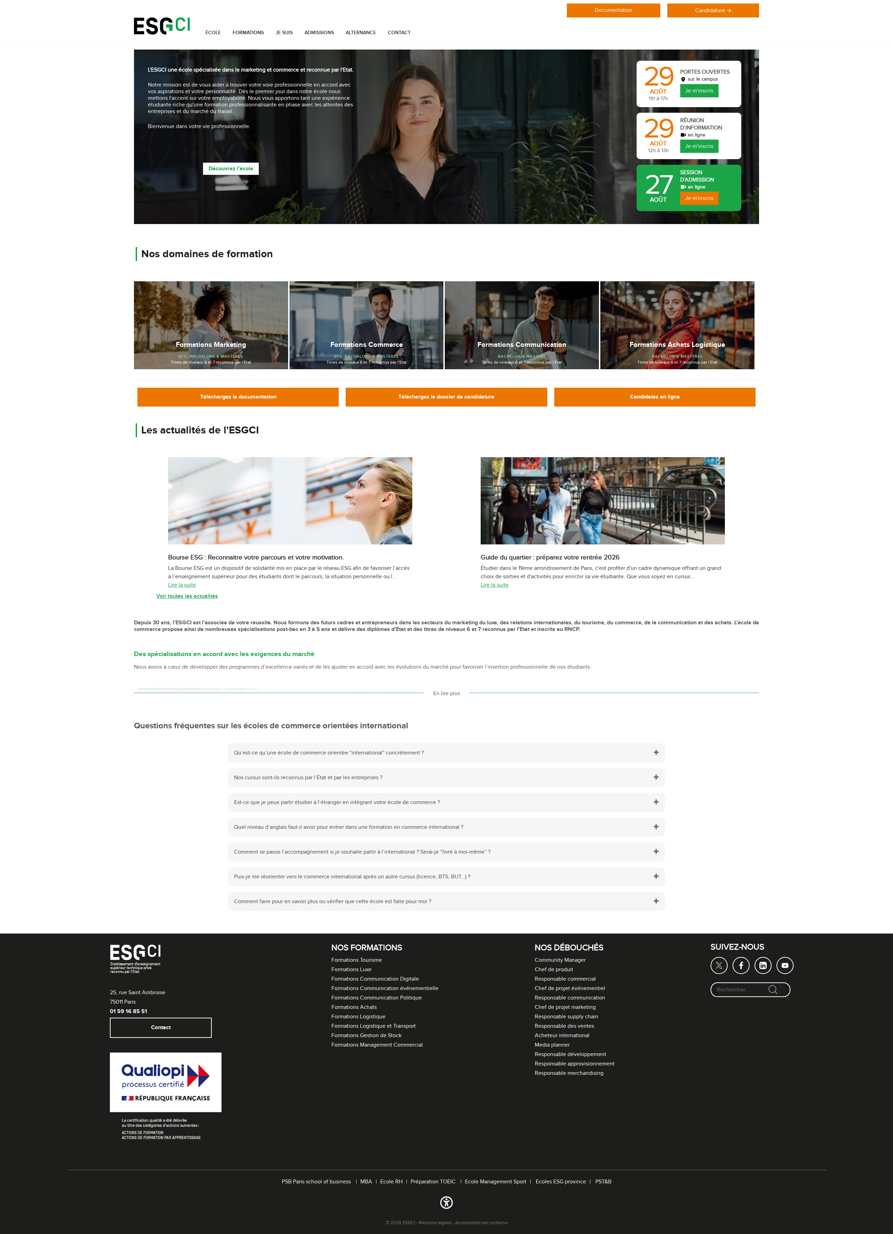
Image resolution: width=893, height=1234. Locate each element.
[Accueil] (162, 33)
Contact (399, 33)
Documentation (613, 10)
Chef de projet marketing (565, 1007)
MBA (366, 1182)
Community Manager (560, 960)
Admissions (319, 33)
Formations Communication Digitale (375, 979)
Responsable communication (570, 998)
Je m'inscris (699, 90)
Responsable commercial (565, 979)
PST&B (603, 1182)
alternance (361, 33)
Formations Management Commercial (377, 1045)
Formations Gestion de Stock (366, 1035)
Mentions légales (435, 1223)
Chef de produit (554, 969)
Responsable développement (570, 1054)
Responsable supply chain (566, 1016)
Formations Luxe (351, 969)
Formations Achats (354, 1007)
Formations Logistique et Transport (373, 1026)
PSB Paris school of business (317, 1182)
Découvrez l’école (231, 168)
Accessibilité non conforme (481, 1223)
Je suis (284, 33)
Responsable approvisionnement (575, 1064)
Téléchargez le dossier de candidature (446, 397)
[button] (446, 1204)
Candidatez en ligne (655, 397)
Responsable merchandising (569, 1073)
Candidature (710, 10)
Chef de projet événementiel (570, 988)
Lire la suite (182, 585)
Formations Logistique (358, 1016)
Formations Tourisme (356, 960)
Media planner (552, 1045)
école (213, 33)
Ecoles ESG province (561, 1182)
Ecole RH (391, 1182)
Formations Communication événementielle (384, 988)
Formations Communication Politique (376, 998)
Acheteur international (562, 1035)
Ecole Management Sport (495, 1182)
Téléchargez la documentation (238, 397)
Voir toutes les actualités (187, 596)
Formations (248, 33)
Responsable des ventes (564, 1026)
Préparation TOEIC (434, 1182)
